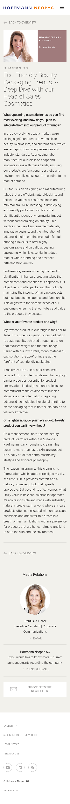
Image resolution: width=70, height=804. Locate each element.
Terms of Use (11, 753)
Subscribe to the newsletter (21, 735)
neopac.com (11, 790)
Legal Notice (11, 744)
